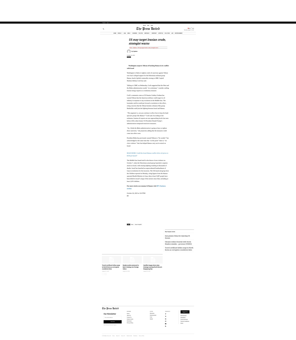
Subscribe (113, 321)
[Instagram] (165, 321)
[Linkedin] (151, 60)
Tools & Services (184, 319)
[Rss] (165, 326)
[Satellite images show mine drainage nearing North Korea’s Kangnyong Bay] (152, 260)
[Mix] (169, 60)
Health (151, 319)
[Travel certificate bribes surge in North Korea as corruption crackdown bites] (111, 260)
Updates (135, 47)
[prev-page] (103, 274)
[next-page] (105, 274)
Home (131, 47)
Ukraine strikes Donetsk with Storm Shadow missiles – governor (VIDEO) (178, 243)
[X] (141, 60)
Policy (182, 323)
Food (151, 317)
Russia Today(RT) (138, 224)
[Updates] (129, 51)
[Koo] (194, 60)
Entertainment (153, 315)
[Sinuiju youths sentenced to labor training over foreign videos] (132, 260)
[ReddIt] (144, 60)
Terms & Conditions (185, 321)
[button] (103, 29)
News (132, 224)
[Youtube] (165, 324)
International (183, 315)
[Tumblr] (162, 60)
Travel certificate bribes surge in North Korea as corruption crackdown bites (111, 267)
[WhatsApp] (148, 60)
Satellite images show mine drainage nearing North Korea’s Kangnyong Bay (152, 267)
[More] (198, 60)
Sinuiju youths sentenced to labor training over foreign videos (131, 267)
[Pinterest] (155, 60)
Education (152, 313)
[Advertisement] (148, 11)
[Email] (159, 60)
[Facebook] (137, 60)
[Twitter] (165, 316)
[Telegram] (166, 60)
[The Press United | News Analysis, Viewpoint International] (148, 29)
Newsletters (183, 317)
